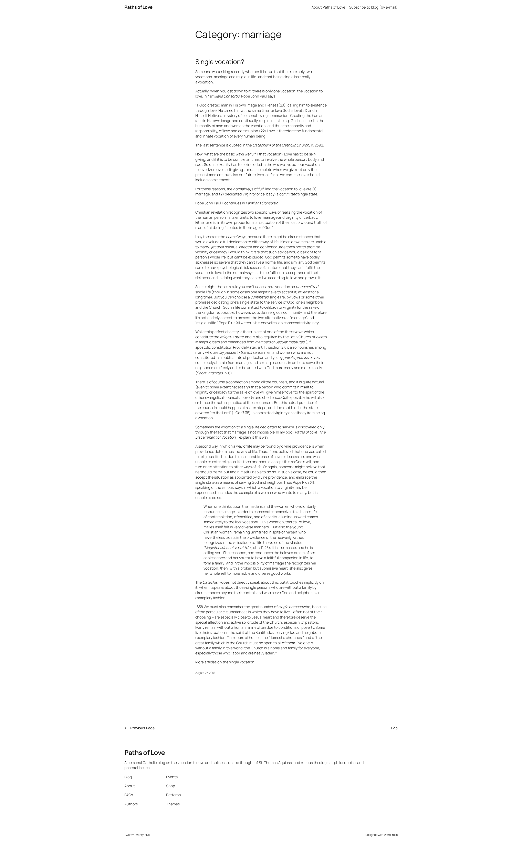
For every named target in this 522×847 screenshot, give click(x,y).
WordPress (391, 835)
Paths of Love (138, 7)
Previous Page (139, 727)
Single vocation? (219, 61)
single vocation (241, 662)
